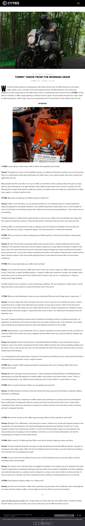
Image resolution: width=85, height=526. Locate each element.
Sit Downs (44, 81)
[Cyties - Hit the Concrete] (10, 5)
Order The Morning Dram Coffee (13, 500)
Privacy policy (46, 523)
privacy (13, 516)
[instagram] (80, 515)
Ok (36, 523)
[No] (83, 521)
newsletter (28, 515)
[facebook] (77, 515)
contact (6, 516)
